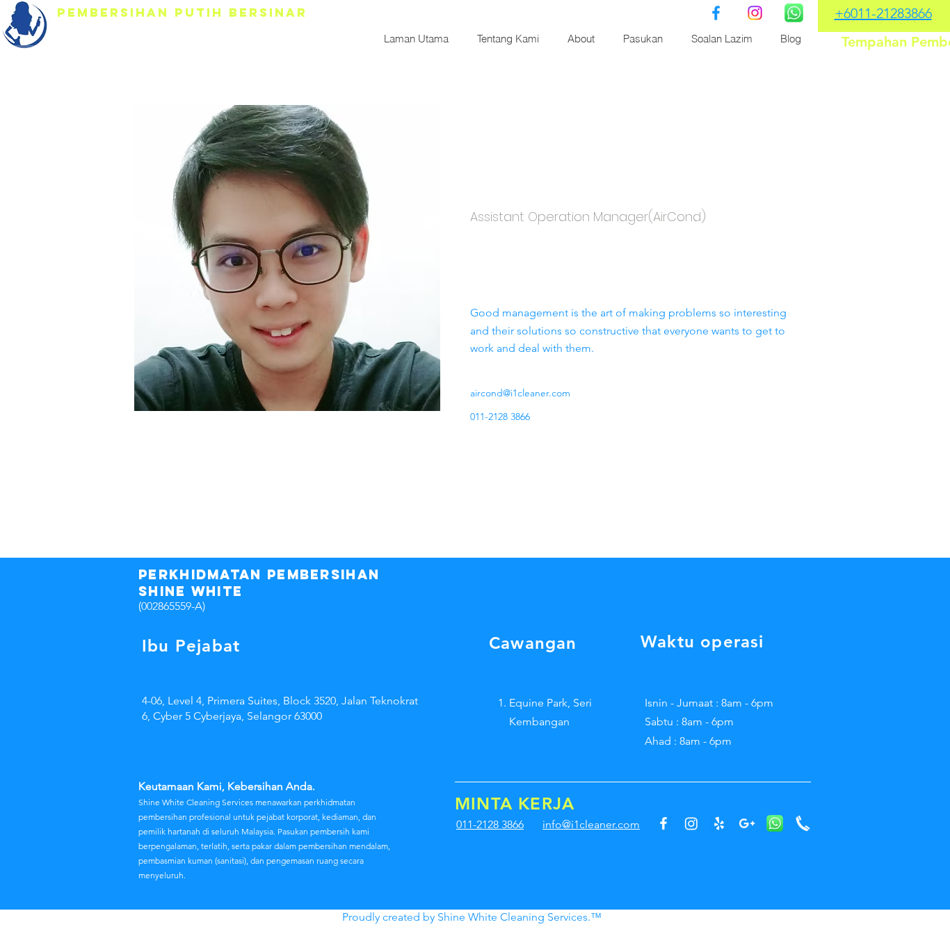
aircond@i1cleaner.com (520, 393)
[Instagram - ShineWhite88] (691, 823)
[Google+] (747, 823)
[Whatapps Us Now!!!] (793, 12)
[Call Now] (802, 823)
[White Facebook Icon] (663, 823)
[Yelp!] (719, 823)
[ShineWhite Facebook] (716, 12)
